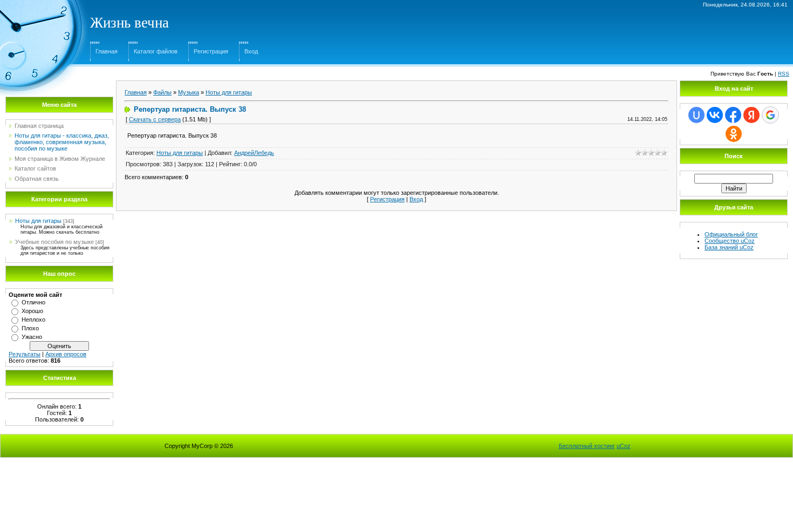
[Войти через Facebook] (733, 115)
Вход (251, 51)
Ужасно (32, 337)
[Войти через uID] (696, 115)
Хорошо (32, 311)
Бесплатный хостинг (587, 446)
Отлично (33, 302)
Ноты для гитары (38, 221)
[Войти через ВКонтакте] (715, 115)
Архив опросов (65, 354)
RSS (783, 74)
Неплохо (33, 319)
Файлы (162, 92)
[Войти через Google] (770, 115)
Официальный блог (731, 234)
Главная (106, 51)
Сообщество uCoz (730, 240)
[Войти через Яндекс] (751, 115)
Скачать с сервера (155, 119)
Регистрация (211, 51)
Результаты (24, 354)
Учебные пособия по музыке (54, 242)
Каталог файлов (155, 51)
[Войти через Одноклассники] (734, 134)
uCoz (624, 446)
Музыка (188, 92)
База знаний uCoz (729, 247)
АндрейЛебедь (254, 153)
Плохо (30, 328)
